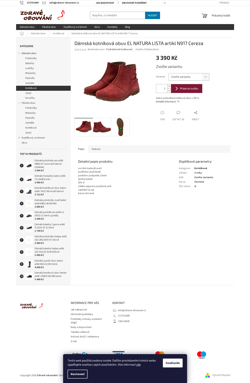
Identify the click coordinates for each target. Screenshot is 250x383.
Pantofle (30, 78)
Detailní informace (166, 102)
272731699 (124, 316)
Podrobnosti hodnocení (119, 49)
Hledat (152, 15)
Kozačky (30, 98)
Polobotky (31, 58)
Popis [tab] (81, 149)
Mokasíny (30, 73)
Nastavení (77, 374)
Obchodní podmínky (134, 3)
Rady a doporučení (81, 327)
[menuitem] (27, 27)
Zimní (28, 93)
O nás (74, 341)
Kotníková (30, 88)
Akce (24, 143)
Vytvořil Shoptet (221, 375)
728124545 (124, 321)
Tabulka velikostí (80, 332)
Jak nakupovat (105, 3)
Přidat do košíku (189, 88)
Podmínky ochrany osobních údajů (86, 320)
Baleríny (29, 63)
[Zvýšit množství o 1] (169, 86)
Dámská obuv (29, 53)
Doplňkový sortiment (33, 138)
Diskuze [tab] (96, 149)
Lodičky (29, 68)
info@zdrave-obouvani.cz (132, 310)
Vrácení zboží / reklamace (85, 337)
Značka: (147, 49)
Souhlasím (173, 363)
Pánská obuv (29, 103)
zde (138, 365)
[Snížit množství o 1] (169, 91)
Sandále (29, 83)
